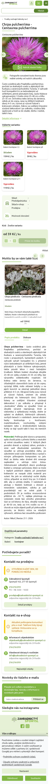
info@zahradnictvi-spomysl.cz (23, 667)
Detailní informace (10, 117)
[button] (24, 322)
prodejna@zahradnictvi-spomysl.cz (26, 605)
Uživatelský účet (30, 3)
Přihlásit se (36, 711)
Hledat (39, 11)
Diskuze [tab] (27, 338)
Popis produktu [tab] (12, 338)
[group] (24, 300)
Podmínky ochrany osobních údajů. (19, 757)
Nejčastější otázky (24, 681)
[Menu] (44, 3)
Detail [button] (24, 331)
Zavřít (7, 253)
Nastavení (24, 771)
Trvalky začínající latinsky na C (29, 547)
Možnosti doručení (20, 213)
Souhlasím (36, 778)
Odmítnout (12, 778)
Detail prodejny (24, 614)
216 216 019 (15, 596)
